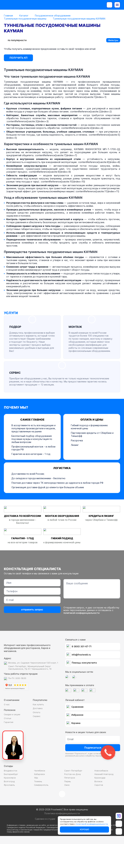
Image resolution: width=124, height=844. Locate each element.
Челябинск (39, 770)
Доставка (37, 708)
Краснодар (99, 778)
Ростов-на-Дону (72, 774)
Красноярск (10, 778)
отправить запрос (32, 609)
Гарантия (8, 722)
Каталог (23, 15)
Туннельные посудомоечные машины (25, 18)
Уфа (36, 778)
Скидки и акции (12, 714)
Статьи (7, 718)
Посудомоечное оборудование (53, 15)
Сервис (36, 716)
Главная (8, 15)
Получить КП (18, 57)
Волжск (98, 781)
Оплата (36, 712)
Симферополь (41, 785)
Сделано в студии (45, 818)
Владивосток (10, 770)
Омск (67, 785)
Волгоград (9, 781)
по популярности (17, 40)
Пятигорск (69, 778)
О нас (7, 704)
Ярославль (9, 785)
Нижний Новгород (103, 774)
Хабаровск (39, 774)
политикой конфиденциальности (81, 613)
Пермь (67, 781)
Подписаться (92, 747)
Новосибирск (101, 770)
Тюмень (38, 781)
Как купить (38, 704)
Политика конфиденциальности (62, 813)
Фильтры (113, 40)
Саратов (98, 785)
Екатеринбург (11, 774)
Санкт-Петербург (73, 770)
